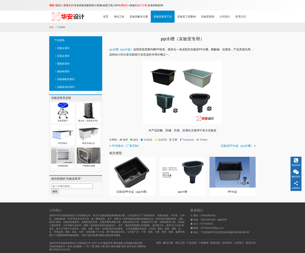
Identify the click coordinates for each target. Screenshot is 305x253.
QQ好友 (148, 139)
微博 (125, 139)
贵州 (108, 246)
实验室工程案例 (186, 16)
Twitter (204, 139)
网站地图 (118, 243)
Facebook (188, 139)
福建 (118, 246)
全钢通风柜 (63, 165)
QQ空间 (162, 139)
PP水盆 (232, 191)
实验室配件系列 (65, 79)
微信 (134, 139)
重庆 (123, 246)
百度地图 (128, 243)
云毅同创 (141, 246)
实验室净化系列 (65, 86)
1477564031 (206, 223)
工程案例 (203, 242)
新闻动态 (215, 242)
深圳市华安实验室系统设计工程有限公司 (70, 243)
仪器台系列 (63, 55)
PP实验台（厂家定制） (126, 145)
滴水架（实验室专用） (88, 120)
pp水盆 (125, 49)
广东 (86, 246)
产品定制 (59, 40)
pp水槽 (113, 49)
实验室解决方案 (139, 16)
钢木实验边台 (88, 143)
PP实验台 (62, 143)
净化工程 (119, 16)
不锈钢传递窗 (88, 165)
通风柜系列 (63, 63)
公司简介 (225, 16)
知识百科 (227, 242)
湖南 (97, 246)
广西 (92, 246)
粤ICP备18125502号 (59, 249)
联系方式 (240, 16)
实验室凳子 (63, 120)
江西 (102, 246)
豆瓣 (174, 139)
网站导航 (137, 243)
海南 (113, 246)
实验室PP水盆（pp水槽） (237, 145)
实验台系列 (63, 48)
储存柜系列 (63, 71)
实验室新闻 (207, 16)
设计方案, (142, 5)
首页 (105, 16)
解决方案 (168, 242)
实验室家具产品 (162, 16)
